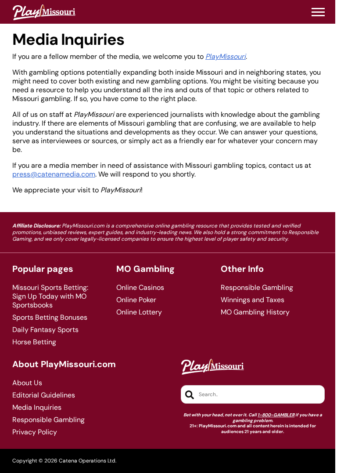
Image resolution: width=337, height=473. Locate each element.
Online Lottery (139, 312)
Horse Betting (34, 342)
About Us (27, 383)
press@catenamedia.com (53, 174)
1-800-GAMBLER (276, 415)
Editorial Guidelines (43, 395)
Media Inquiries (36, 407)
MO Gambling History (255, 312)
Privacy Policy (34, 432)
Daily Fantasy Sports (45, 329)
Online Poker (136, 300)
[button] (318, 12)
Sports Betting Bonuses (49, 317)
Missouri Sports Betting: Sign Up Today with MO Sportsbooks (50, 296)
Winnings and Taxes (252, 300)
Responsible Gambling (257, 287)
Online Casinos (140, 287)
